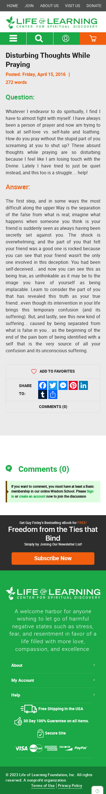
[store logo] (53, 22)
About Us (49, 6)
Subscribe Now (53, 558)
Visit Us (72, 6)
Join (29, 6)
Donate (93, 6)
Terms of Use (43, 785)
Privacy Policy (70, 785)
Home (12, 6)
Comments (53, 407)
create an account (32, 496)
